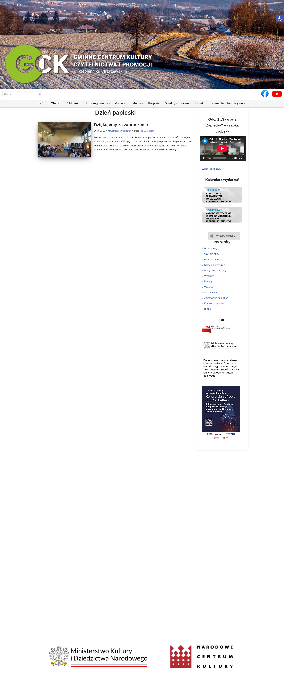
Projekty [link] (154, 103)
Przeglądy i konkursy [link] (215, 270)
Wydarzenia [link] (125, 131)
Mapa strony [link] (210, 248)
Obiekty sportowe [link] (176, 103)
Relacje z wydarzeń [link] (214, 265)
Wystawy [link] (209, 276)
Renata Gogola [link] (147, 131)
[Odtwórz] (203, 157)
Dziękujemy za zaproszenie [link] (121, 124)
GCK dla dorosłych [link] (214, 259)
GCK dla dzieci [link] (212, 254)
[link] (280, 18)
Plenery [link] (208, 281)
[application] (224, 148)
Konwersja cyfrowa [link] (214, 303)
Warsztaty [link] (209, 287)
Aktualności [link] (113, 131)
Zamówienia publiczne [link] (216, 298)
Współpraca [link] (210, 292)
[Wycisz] (235, 157)
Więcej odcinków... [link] (211, 169)
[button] (142, 83)
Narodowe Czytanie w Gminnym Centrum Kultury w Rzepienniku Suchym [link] (218, 217)
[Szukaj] (40, 94)
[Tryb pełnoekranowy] (240, 157)
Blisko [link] (207, 309)
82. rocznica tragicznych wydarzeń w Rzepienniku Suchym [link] (218, 197)
